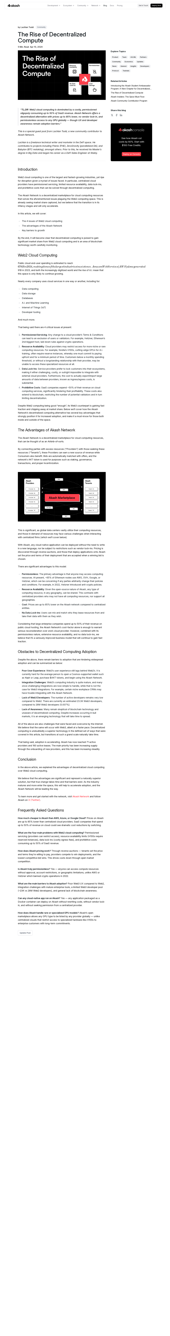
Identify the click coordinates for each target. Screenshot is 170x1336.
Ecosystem (67, 6)
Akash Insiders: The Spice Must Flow (127, 96)
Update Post (25, 933)
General (123, 66)
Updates (140, 62)
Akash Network (80, 796)
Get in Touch (143, 5)
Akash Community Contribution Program (129, 100)
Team (124, 57)
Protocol (115, 71)
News (114, 66)
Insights (133, 66)
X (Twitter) (34, 800)
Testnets (126, 71)
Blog (105, 6)
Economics (129, 62)
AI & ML (133, 57)
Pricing (119, 6)
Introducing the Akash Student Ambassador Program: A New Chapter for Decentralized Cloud (130, 87)
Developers (144, 66)
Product (115, 57)
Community (81, 6)
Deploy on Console (131, 154)
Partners (143, 57)
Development (53, 6)
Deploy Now (156, 5)
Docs (112, 6)
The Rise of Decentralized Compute (127, 92)
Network (94, 6)
